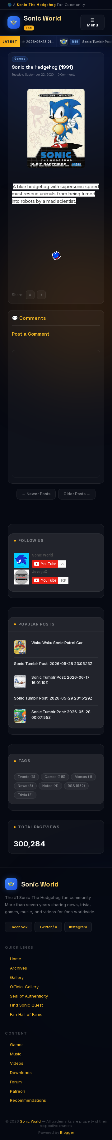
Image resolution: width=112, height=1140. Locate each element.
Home (15, 958)
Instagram (78, 927)
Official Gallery (24, 986)
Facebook (18, 927)
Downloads (21, 1072)
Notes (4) (50, 786)
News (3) (25, 786)
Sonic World (30, 1121)
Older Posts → (76, 493)
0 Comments (66, 74)
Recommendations (28, 1100)
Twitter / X (48, 927)
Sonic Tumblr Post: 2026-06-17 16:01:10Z (60, 680)
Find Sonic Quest (26, 1005)
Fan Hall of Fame (26, 1014)
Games (20, 58)
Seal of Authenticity (29, 995)
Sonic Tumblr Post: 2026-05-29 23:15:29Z (53, 698)
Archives (18, 968)
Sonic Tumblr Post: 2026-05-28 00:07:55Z (61, 714)
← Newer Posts (36, 493)
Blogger (67, 1132)
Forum (16, 1081)
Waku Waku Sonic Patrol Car (57, 642)
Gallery (17, 977)
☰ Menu (92, 22)
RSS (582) (76, 786)
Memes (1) (83, 777)
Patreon (17, 1091)
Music (15, 1053)
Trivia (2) (25, 795)
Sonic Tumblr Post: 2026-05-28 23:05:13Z (53, 663)
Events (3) (26, 777)
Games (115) (54, 777)
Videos (16, 1063)
